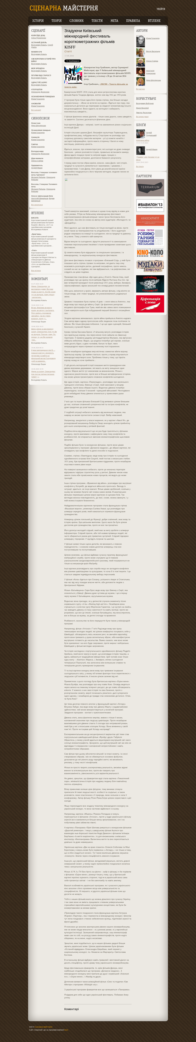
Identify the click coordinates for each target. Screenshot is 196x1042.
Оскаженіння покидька (41, 130)
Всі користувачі (142, 116)
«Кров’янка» (36, 234)
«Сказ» (34, 250)
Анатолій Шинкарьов (39, 198)
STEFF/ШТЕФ (36, 89)
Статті (68, 51)
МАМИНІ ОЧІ (36, 52)
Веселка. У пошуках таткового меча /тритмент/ (44, 173)
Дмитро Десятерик (143, 112)
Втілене (154, 21)
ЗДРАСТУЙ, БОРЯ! (39, 82)
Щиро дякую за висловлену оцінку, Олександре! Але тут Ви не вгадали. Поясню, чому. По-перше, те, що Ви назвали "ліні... (44, 334)
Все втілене (36, 270)
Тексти (97, 21)
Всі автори (140, 89)
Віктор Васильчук (153, 51)
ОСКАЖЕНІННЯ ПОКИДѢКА (43, 96)
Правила (133, 21)
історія (38, 21)
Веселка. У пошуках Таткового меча (44, 185)
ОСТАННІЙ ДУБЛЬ (39, 42)
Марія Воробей (142, 108)
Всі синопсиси (37, 205)
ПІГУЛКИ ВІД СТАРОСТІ (41, 75)
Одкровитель (37, 165)
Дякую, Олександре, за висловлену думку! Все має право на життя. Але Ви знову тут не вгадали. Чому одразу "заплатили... (43, 291)
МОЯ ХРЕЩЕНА (38, 68)
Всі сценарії (36, 110)
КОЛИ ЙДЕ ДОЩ (38, 35)
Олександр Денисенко (40, 92)
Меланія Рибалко (38, 177)
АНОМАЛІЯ (36, 103)
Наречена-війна (142, 140)
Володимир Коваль (39, 45)
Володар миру (37, 151)
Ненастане (35, 123)
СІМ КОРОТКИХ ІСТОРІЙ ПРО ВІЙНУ (43, 60)
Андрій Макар (36, 168)
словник (76, 21)
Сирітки (34, 144)
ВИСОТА (35, 218)
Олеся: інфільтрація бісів (42, 196)
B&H (66, 1030)
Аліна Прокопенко (38, 38)
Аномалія (35, 137)
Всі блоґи (140, 166)
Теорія (57, 21)
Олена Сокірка (37, 161)
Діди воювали (37, 158)
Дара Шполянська (38, 125)
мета (114, 21)
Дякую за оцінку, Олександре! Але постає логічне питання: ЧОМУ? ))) (43, 374)
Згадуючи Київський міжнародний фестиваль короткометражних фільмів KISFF (89, 39)
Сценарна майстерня (43, 1027)
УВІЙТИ (161, 9)
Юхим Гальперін (38, 99)
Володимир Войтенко (145, 103)
